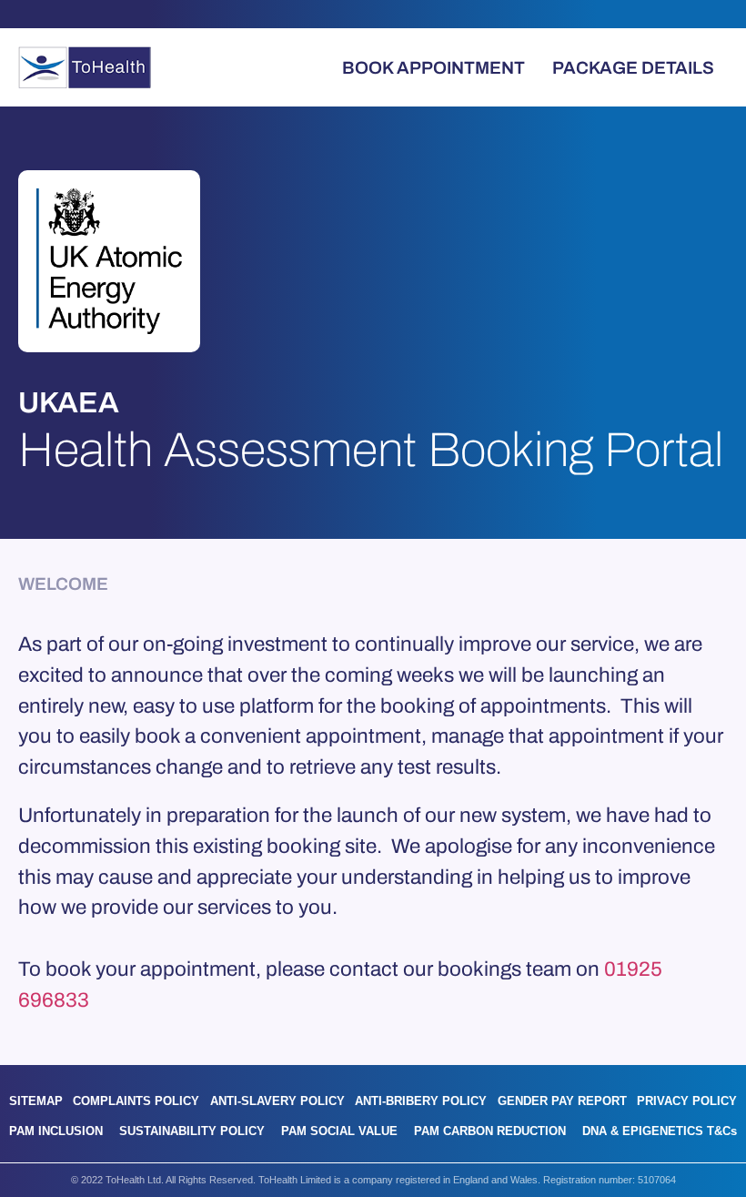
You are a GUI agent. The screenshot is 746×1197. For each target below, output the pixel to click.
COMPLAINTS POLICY (136, 1101)
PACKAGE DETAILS (633, 67)
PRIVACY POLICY (687, 1101)
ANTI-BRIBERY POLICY (421, 1101)
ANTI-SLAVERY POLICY (277, 1101)
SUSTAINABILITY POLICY (192, 1131)
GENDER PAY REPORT (562, 1101)
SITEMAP (36, 1101)
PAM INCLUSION (56, 1131)
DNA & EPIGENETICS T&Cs (659, 1131)
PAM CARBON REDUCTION (490, 1131)
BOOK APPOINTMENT (433, 67)
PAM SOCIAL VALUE (339, 1131)
